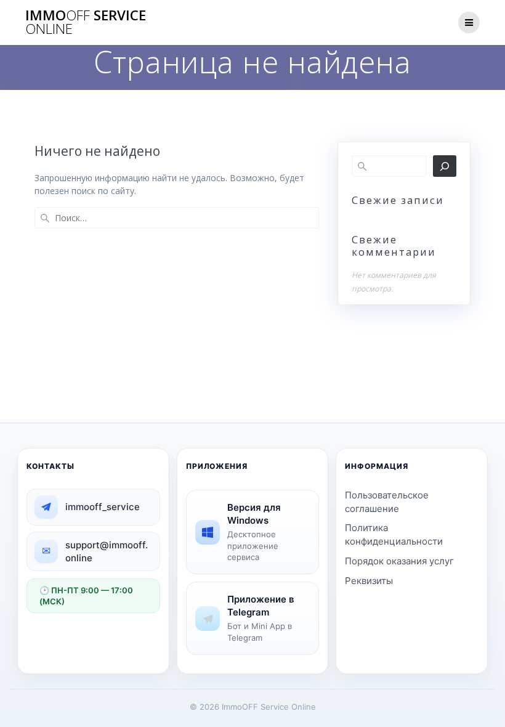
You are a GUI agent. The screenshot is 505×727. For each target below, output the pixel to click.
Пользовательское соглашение (387, 501)
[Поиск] (444, 166)
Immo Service (85, 22)
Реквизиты (369, 581)
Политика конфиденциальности (394, 534)
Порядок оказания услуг (399, 561)
